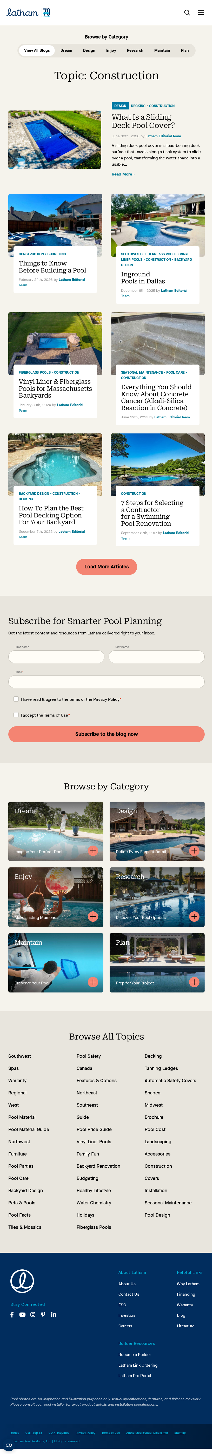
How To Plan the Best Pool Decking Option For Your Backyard (51, 515)
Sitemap (180, 1433)
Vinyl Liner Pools (94, 1142)
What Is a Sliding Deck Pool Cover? (143, 121)
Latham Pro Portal (134, 1375)
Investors (126, 1315)
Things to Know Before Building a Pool (52, 267)
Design (89, 50)
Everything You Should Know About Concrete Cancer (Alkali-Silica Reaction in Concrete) (156, 397)
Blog (181, 1315)
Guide (83, 1117)
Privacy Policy (106, 699)
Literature (186, 1326)
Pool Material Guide (28, 1129)
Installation (156, 1190)
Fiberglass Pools (161, 254)
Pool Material (22, 1117)
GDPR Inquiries (59, 1433)
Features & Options (97, 1080)
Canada (84, 1068)
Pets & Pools (21, 1203)
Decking (138, 105)
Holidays (85, 1215)
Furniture (17, 1154)
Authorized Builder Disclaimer (147, 1433)
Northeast (87, 1093)
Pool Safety (89, 1056)
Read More (123, 174)
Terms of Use (56, 715)
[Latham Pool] (28, 12)
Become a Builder (134, 1354)
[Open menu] (201, 12)
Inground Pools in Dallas (143, 278)
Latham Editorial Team (163, 136)
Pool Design (157, 1215)
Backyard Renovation (98, 1166)
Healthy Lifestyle (94, 1190)
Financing (186, 1294)
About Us (127, 1284)
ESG (122, 1305)
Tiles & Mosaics (24, 1227)
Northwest (19, 1142)
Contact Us (128, 1294)
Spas (13, 1068)
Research (135, 50)
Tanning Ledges (161, 1068)
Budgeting (56, 254)
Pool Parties (21, 1166)
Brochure (154, 1117)
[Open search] (187, 12)
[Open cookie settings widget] (9, 1445)
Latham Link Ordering (137, 1365)
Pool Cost (155, 1129)
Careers (125, 1326)
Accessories (157, 1154)
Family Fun (88, 1154)
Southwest (131, 254)
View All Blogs (37, 50)
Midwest (154, 1105)
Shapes (152, 1093)
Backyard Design (34, 493)
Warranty (17, 1080)
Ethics (14, 1433)
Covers (152, 1178)
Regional (17, 1093)
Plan (185, 50)
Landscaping (158, 1142)
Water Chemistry (94, 1203)
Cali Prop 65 (33, 1433)
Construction (162, 105)
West (13, 1105)
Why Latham (188, 1284)
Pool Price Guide (94, 1129)
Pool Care (175, 372)
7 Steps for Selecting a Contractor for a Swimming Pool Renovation (152, 513)
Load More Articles (106, 566)
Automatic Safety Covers (170, 1080)
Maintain (162, 50)
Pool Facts (19, 1215)
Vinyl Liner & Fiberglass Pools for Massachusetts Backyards (55, 388)
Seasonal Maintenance (142, 372)
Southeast (87, 1105)
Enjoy (111, 50)
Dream (66, 50)
